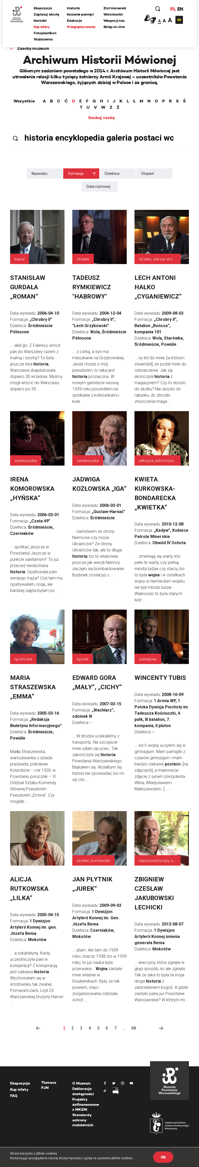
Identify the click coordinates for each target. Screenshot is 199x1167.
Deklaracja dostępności (83, 1091)
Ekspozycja (43, 8)
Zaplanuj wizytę (46, 14)
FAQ (13, 1095)
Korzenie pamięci (80, 14)
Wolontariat (113, 14)
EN (180, 9)
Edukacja (74, 20)
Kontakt (40, 20)
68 (133, 1028)
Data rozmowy (99, 186)
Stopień (147, 173)
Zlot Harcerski (114, 8)
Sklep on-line (114, 27)
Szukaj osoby (101, 118)
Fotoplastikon (45, 33)
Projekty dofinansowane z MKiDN (85, 1104)
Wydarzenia (43, 39)
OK (163, 1157)
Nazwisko (39, 173)
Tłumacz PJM (48, 1085)
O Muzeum (81, 1083)
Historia (73, 8)
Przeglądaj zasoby (81, 27)
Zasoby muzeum (33, 48)
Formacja (75, 173)
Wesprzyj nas (114, 20)
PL (173, 9)
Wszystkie (24, 101)
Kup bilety (41, 27)
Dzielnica (112, 173)
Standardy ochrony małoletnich (82, 1120)
